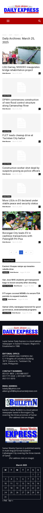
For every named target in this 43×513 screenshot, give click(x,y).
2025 (10, 35)
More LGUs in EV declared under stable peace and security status (20, 202)
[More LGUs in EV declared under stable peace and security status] (21, 188)
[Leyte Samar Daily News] (21, 9)
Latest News (7, 96)
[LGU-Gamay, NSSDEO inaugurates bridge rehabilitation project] (21, 55)
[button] (39, 21)
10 (5, 483)
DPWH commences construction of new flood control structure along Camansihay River (20, 102)
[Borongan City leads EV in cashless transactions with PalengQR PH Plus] (21, 220)
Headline (5, 272)
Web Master (6, 73)
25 (11, 492)
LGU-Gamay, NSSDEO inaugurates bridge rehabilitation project (21, 68)
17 (5, 488)
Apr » (10, 500)
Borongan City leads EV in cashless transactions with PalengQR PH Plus (17, 236)
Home (4, 35)
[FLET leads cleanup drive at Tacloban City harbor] (21, 123)
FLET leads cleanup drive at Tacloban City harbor (17, 137)
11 (11, 483)
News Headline (7, 229)
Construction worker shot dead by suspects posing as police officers (21, 169)
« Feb (4, 500)
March (16, 35)
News (4, 63)
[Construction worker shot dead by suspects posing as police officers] (21, 155)
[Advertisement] (21, 28)
